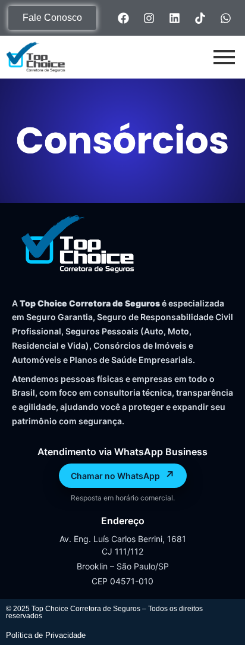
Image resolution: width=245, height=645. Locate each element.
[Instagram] (149, 18)
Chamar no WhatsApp (123, 475)
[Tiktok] (200, 18)
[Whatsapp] (226, 18)
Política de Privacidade (46, 635)
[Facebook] (123, 18)
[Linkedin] (175, 18)
